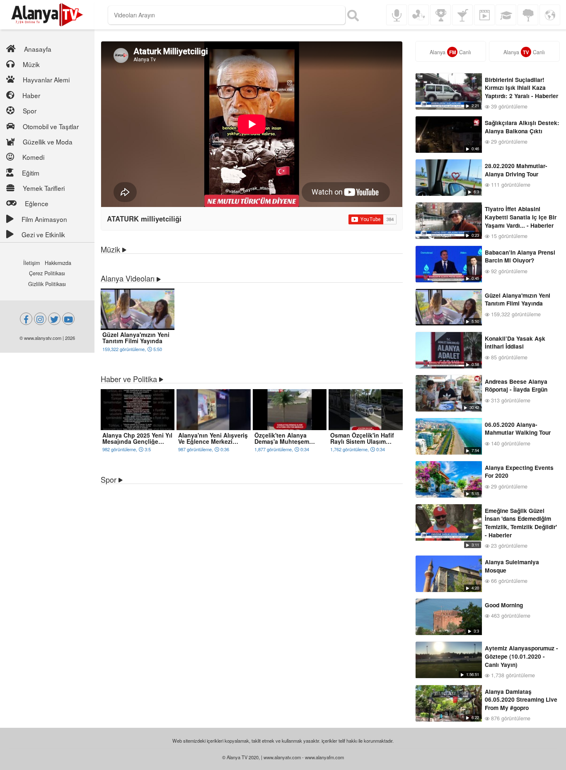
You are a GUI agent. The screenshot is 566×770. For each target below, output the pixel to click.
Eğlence (36, 203)
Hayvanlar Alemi (46, 79)
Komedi (33, 156)
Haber (31, 95)
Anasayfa (37, 48)
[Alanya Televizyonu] (47, 14)
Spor (29, 110)
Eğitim (30, 172)
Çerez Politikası (47, 273)
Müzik (31, 64)
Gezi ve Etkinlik (43, 234)
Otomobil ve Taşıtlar (51, 126)
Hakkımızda (58, 263)
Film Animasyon (44, 219)
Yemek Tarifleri (44, 187)
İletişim (31, 263)
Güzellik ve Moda (48, 141)
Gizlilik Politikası (47, 284)
